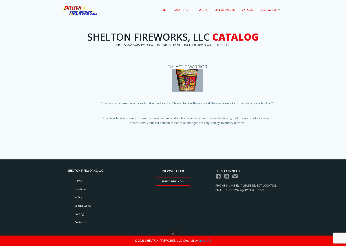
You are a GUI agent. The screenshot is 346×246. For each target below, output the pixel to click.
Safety (202, 10)
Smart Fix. (204, 241)
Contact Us (269, 10)
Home (162, 10)
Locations (181, 10)
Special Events (225, 10)
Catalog (248, 10)
